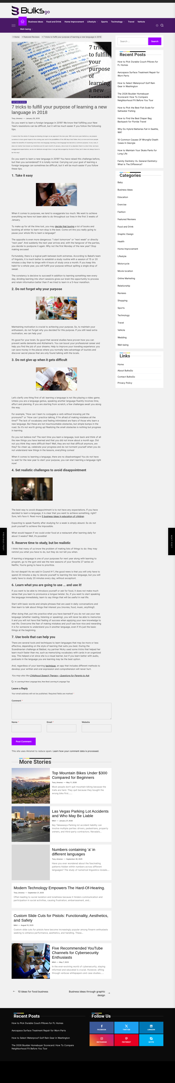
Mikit (54, 821)
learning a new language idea (29, 682)
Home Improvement (74, 21)
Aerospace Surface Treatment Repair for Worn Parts (139, 74)
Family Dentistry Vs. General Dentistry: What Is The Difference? (137, 163)
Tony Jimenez (17, 118)
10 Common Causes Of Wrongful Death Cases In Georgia (138, 141)
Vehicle (141, 21)
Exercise (122, 204)
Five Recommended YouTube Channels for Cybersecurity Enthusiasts (77, 952)
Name (15, 722)
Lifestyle (91, 21)
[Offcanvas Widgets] (14, 25)
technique (51, 665)
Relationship (124, 285)
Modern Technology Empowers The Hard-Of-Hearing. (59, 888)
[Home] (22, 22)
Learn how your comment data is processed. (76, 751)
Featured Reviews (19, 102)
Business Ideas (35, 21)
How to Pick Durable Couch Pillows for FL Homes (138, 63)
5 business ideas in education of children (63, 516)
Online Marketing (126, 278)
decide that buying (64, 226)
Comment (17, 700)
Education (123, 197)
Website (86, 722)
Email (50, 722)
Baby (120, 182)
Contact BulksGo (126, 376)
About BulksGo (125, 370)
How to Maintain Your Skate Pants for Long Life (137, 152)
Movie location (125, 271)
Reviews (122, 293)
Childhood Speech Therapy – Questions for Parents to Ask (59, 675)
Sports (104, 21)
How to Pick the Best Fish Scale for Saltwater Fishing (136, 109)
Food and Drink (53, 21)
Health (121, 241)
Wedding (122, 337)
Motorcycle (123, 263)
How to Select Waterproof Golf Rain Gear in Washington (136, 85)
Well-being (25, 29)
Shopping (122, 300)
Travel (131, 21)
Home (121, 364)
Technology (117, 21)
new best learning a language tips (56, 682)
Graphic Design (125, 234)
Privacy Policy (125, 382)
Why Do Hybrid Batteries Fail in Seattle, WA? (138, 131)
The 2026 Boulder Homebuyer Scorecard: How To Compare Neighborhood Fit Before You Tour (135, 97)
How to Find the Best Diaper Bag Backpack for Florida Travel (135, 120)
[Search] (162, 25)
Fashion (122, 211)
